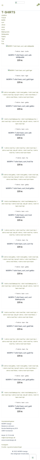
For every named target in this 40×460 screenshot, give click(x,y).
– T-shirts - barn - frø (21, 158)
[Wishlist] (34, 46)
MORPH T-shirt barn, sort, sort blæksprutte (20, 298)
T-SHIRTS (8, 12)
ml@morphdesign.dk (8, 438)
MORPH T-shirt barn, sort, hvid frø (20, 162)
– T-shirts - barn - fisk (21, 322)
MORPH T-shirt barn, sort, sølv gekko (20, 106)
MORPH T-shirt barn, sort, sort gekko (20, 271)
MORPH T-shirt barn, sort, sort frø (20, 244)
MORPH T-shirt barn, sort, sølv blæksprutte (20, 134)
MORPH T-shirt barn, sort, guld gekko (20, 380)
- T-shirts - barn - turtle (21, 51)
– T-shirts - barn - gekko (21, 102)
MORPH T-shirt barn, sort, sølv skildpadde (20, 56)
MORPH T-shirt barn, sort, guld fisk (20, 326)
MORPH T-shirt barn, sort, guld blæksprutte (20, 407)
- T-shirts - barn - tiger (21, 75)
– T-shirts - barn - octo (21, 129)
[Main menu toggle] (2, 5)
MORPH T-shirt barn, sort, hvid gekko (20, 188)
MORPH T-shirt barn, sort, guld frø (20, 353)
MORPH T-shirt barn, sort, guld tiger (20, 79)
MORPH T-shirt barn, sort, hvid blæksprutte (20, 216)
